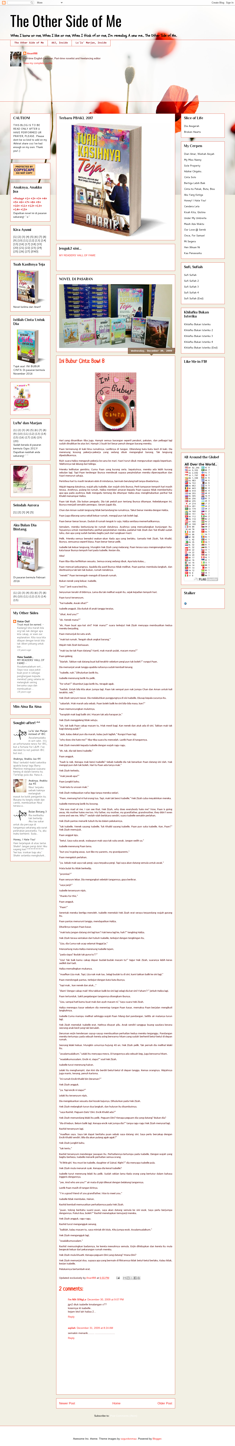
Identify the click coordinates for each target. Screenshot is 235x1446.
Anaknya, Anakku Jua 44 (27, 759)
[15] (15, 244)
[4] (27, 237)
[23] (33, 248)
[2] (19, 237)
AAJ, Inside (60, 43)
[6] (36, 237)
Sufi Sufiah (190, 275)
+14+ (16, 209)
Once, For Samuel (194, 235)
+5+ (15, 202)
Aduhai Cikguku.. (193, 171)
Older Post (165, 1403)
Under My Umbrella (195, 218)
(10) (20, 434)
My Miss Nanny (192, 160)
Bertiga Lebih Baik (194, 183)
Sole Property (192, 165)
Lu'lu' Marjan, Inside (91, 43)
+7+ (27, 202)
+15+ (24, 209)
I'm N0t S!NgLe (77, 1299)
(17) (27, 437)
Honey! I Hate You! (195, 200)
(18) (33, 437)
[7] (40, 237)
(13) (37, 434)
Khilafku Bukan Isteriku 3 (198, 336)
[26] (21, 251)
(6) (36, 430)
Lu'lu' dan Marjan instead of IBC (37, 732)
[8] (44, 237)
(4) (27, 430)
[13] (37, 240)
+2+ (33, 198)
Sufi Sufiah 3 (191, 287)
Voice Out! (23, 621)
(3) (23, 430)
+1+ (27, 198)
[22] (27, 248)
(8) (44, 430)
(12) (31, 434)
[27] (27, 251)
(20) (15, 441)
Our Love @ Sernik (195, 229)
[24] (39, 248)
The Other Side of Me (66, 20)
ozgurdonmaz (129, 1438)
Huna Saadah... (25, 657)
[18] (33, 244)
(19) (39, 437)
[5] (32, 237)
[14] (43, 240)
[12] (31, 240)
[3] (23, 237)
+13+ (38, 206)
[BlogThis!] (128, 1278)
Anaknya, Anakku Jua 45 (37, 782)
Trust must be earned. (29, 624)
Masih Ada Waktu (194, 224)
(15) (15, 437)
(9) (15, 434)
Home (116, 1403)
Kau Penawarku (193, 253)
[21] (21, 248)
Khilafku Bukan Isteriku (197, 324)
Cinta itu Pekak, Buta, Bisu (199, 189)
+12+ (31, 206)
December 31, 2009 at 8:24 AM (95, 1327)
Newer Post (67, 1403)
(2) (19, 430)
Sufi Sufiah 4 (191, 292)
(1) (15, 430)
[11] (25, 240)
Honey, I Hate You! (24, 839)
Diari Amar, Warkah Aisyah (199, 154)
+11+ (24, 206)
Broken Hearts (192, 132)
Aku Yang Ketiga (193, 195)
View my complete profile (37, 63)
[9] (15, 240)
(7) (40, 430)
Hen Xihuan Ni (192, 247)
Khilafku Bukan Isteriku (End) (201, 347)
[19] (39, 244)
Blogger (157, 1438)
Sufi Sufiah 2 (191, 281)
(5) (32, 430)
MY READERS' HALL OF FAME (77, 255)
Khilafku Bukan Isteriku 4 (198, 342)
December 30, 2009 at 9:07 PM (105, 1299)
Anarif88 (32, 53)
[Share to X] (131, 1278)
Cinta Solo (190, 177)
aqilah (72, 1327)
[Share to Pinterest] (138, 1278)
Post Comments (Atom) (123, 1415)
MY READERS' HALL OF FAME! (30, 661)
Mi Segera (190, 241)
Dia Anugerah (191, 126)
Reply (71, 1316)
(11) (25, 434)
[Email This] (124, 1278)
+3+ (38, 198)
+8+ (32, 202)
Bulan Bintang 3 (37, 811)
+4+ (44, 198)
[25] (15, 251)
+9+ (38, 202)
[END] (34, 251)
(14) (43, 434)
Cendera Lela (191, 206)
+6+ (21, 202)
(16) (21, 437)
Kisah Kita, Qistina (194, 212)
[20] (15, 248)
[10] (20, 240)
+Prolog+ (18, 198)
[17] (27, 244)
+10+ (16, 206)
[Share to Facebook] (135, 1278)
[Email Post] (117, 1277)
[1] (15, 237)
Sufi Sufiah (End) (193, 298)
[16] (21, 244)
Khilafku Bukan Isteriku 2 (198, 330)
